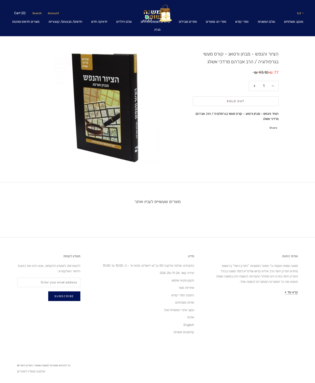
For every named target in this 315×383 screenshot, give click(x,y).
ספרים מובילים (188, 22)
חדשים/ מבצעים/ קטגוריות (65, 22)
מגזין (157, 30)
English (188, 325)
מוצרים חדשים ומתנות (25, 22)
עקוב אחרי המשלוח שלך (179, 310)
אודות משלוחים (184, 302)
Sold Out (235, 101)
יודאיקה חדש (99, 22)
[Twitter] (261, 127)
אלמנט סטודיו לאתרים (31, 371)
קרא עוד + (291, 292)
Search (37, 13)
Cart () (20, 13)
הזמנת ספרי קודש (182, 295)
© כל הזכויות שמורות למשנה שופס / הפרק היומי (43, 365)
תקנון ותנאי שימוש (183, 280)
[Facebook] (266, 127)
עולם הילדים (124, 22)
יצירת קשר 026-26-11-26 (177, 273)
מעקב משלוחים (293, 22)
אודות (190, 317)
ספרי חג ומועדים (216, 22)
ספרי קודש (242, 22)
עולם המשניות (266, 22)
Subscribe (64, 296)
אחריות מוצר (186, 288)
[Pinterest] (255, 127)
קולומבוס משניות (183, 332)
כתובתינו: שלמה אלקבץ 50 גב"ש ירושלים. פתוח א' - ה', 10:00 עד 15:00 (148, 266)
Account (53, 13)
